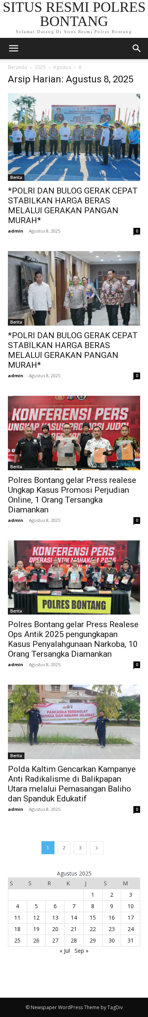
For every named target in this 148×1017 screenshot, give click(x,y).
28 (74, 940)
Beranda (17, 67)
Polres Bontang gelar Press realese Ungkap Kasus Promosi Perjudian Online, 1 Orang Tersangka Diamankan (72, 494)
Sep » (81, 950)
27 (55, 940)
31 (130, 940)
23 (112, 929)
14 (74, 917)
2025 (40, 67)
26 (36, 940)
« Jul (65, 950)
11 (17, 917)
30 (112, 940)
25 (17, 940)
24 (130, 929)
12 (36, 917)
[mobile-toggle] (13, 48)
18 (17, 929)
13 (55, 917)
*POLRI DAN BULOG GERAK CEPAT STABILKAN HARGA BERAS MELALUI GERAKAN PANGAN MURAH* (73, 205)
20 (55, 929)
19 (36, 929)
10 (130, 906)
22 (93, 929)
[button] (137, 48)
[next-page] (96, 847)
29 (93, 940)
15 (93, 917)
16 (112, 917)
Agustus (62, 67)
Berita (16, 177)
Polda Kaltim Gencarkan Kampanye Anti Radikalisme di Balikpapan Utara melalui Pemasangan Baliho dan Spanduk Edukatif (72, 783)
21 (74, 929)
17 (130, 917)
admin (15, 231)
